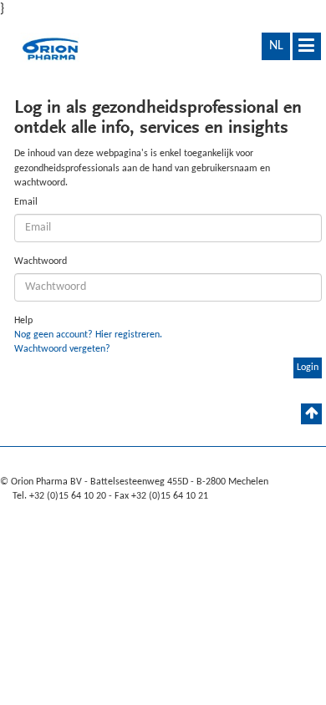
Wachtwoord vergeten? (62, 349)
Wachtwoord (40, 261)
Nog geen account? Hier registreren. (88, 335)
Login (307, 368)
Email (26, 202)
